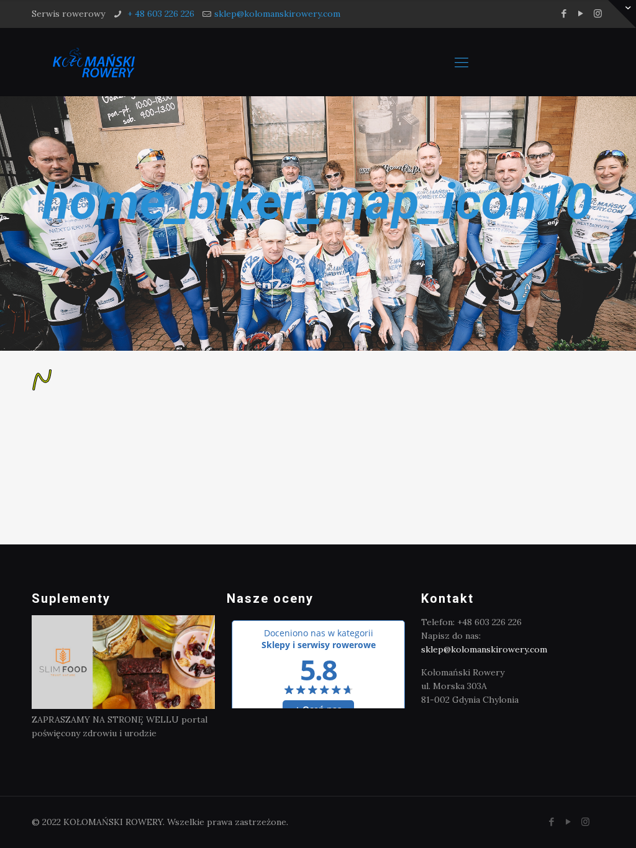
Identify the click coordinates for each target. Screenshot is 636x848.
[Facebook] (564, 13)
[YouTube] (581, 13)
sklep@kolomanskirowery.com (277, 13)
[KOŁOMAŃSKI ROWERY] (93, 62)
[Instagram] (597, 13)
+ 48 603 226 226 (159, 13)
